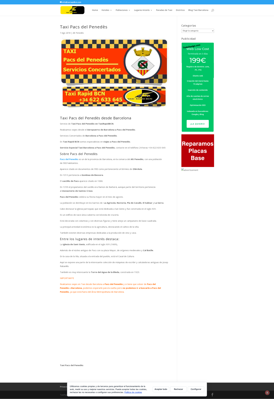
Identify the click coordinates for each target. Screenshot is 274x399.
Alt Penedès (78, 33)
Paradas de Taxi (164, 10)
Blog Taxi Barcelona (198, 10)
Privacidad (65, 386)
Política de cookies (133, 392)
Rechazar (178, 389)
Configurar (196, 389)
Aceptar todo (161, 389)
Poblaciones (122, 10)
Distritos (180, 10)
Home (95, 10)
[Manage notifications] (267, 392)
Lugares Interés (142, 10)
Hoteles (105, 10)
